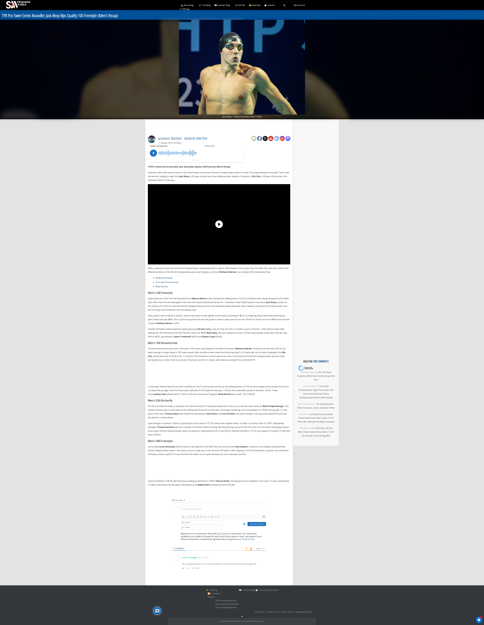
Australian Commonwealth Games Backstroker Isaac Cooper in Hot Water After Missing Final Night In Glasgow (316, 418)
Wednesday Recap (163, 277)
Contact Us (259, 612)
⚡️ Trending (205, 5)
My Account (299, 5)
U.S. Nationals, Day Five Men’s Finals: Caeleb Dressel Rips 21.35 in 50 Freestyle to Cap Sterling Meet (316, 432)
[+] (218, 517)
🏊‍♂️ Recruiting (187, 5)
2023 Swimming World (225, 607)
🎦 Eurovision (214, 593)
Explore (211, 597)
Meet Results (161, 286)
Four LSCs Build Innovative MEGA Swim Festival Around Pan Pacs (316, 376)
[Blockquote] (204, 516)
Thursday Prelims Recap (166, 282)
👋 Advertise (255, 5)
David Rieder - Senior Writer (184, 138)
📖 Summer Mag (222, 5)
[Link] (211, 516)
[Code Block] (208, 516)
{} (215, 517)
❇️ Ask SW (240, 5)
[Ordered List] (197, 516)
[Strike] (194, 516)
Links (275, 590)
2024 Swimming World (225, 600)
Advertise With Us (303, 612)
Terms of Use (248, 539)
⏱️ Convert (269, 5)
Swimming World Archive (226, 604)
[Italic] (187, 516)
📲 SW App (184, 9)
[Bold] (183, 516)
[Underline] (190, 516)
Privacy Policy (287, 612)
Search (269, 590)
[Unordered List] (201, 516)
